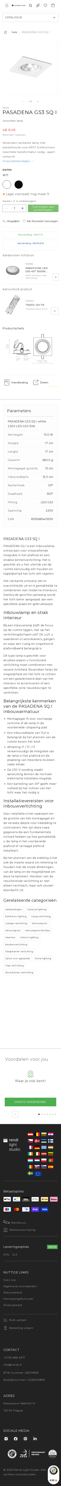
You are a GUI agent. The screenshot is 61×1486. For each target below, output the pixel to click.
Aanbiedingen (13, 909)
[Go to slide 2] (41, 1114)
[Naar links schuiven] (23, 101)
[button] (7, 5)
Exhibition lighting (15, 916)
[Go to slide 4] (47, 1114)
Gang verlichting (41, 916)
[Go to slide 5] (49, 1114)
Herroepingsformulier (18, 1298)
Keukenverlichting (16, 944)
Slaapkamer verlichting (19, 951)
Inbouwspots (39, 923)
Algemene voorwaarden (20, 1286)
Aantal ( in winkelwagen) (19, 201)
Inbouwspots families (37, 930)
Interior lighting (29, 937)
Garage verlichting (16, 923)
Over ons (9, 1280)
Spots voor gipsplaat (17, 958)
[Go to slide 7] (55, 1114)
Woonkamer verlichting (19, 972)
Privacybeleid (12, 1305)
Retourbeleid (12, 1292)
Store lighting (43, 958)
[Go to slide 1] (39, 1114)
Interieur (10, 937)
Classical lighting (37, 909)
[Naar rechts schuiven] (38, 101)
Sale (14, 32)
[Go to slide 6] (52, 1114)
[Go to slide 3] (44, 1114)
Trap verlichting (14, 965)
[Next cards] (16, 1114)
